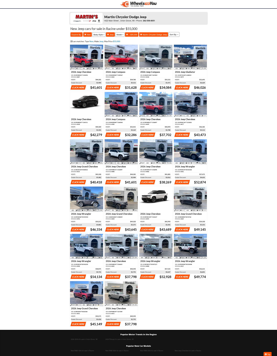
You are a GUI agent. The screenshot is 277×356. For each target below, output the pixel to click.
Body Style (98, 34)
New (88, 34)
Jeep (111, 34)
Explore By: (76, 34)
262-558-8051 (149, 20)
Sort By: (173, 34)
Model (119, 34)
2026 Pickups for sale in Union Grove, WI (119, 339)
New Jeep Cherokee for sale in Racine (188, 350)
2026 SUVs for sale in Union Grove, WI (84, 339)
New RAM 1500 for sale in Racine (82, 350)
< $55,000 (132, 34)
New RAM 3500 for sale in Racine (117, 350)
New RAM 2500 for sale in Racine (151, 350)
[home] (138, 4)
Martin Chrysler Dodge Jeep (154, 34)
